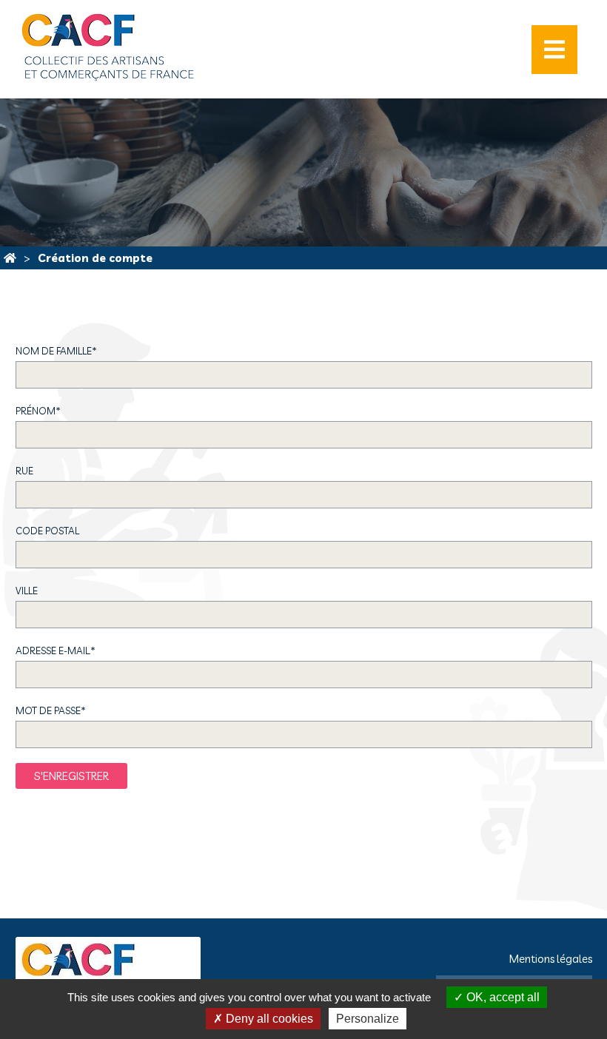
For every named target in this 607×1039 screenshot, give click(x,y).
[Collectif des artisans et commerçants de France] (10, 258)
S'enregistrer (71, 776)
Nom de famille (56, 351)
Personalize (367, 1018)
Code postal (47, 531)
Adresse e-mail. (55, 650)
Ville (27, 590)
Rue (24, 471)
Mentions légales (550, 959)
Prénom (38, 411)
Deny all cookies (268, 1018)
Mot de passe (51, 710)
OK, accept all (501, 997)
